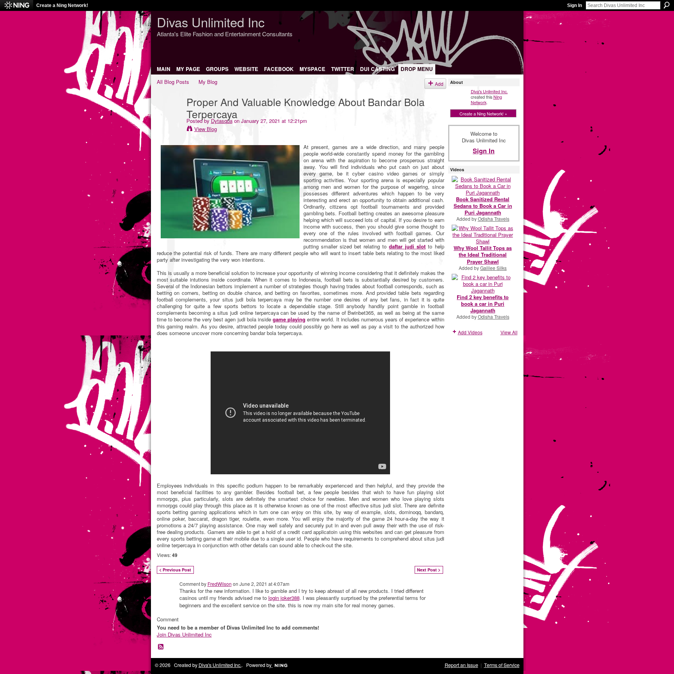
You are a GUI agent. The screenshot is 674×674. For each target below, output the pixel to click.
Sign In (574, 5)
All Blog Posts (173, 81)
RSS (161, 647)
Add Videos (470, 332)
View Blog (205, 129)
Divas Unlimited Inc (210, 21)
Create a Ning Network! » (483, 113)
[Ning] (16, 5)
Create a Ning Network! (62, 5)
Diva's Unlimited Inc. (489, 91)
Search (666, 5)
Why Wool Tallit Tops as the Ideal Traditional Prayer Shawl (483, 254)
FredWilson (220, 583)
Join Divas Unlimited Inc (184, 634)
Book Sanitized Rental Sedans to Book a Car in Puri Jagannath (483, 205)
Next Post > (428, 570)
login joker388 (284, 597)
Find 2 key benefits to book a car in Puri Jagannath (483, 303)
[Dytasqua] (169, 117)
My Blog (208, 81)
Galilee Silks (493, 267)
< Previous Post (175, 570)
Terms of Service (502, 665)
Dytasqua (221, 120)
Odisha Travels (493, 218)
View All (509, 332)
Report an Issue (461, 665)
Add (439, 83)
